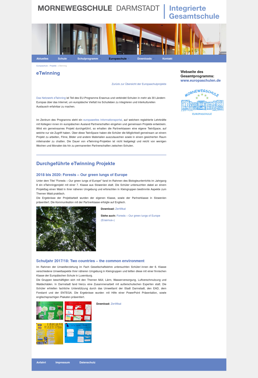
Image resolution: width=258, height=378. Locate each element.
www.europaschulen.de (201, 80)
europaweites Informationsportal (102, 120)
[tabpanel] (129, 39)
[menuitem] (42, 58)
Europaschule (118, 58)
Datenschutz (87, 362)
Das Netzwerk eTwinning (51, 98)
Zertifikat (120, 208)
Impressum (63, 362)
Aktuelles (42, 58)
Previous (56, 37)
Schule (62, 58)
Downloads (144, 58)
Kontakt (167, 58)
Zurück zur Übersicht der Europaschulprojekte (139, 84)
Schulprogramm (87, 58)
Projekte (53, 65)
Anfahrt (41, 362)
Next (202, 37)
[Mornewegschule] (129, 11)
